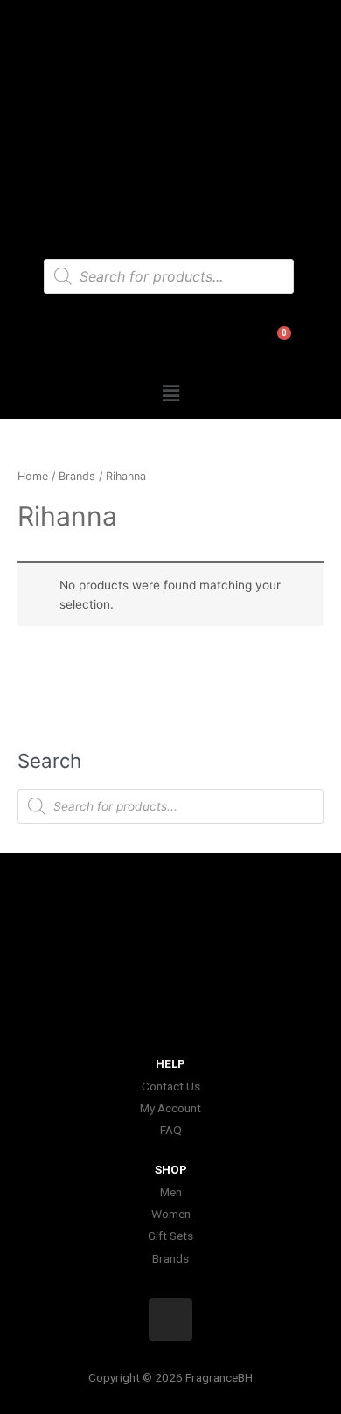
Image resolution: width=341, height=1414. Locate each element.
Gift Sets (170, 1236)
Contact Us (171, 1086)
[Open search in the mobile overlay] (169, 276)
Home (32, 476)
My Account (170, 1108)
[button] (170, 394)
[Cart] (271, 349)
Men (171, 1192)
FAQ (171, 1130)
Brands (77, 476)
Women (171, 1214)
